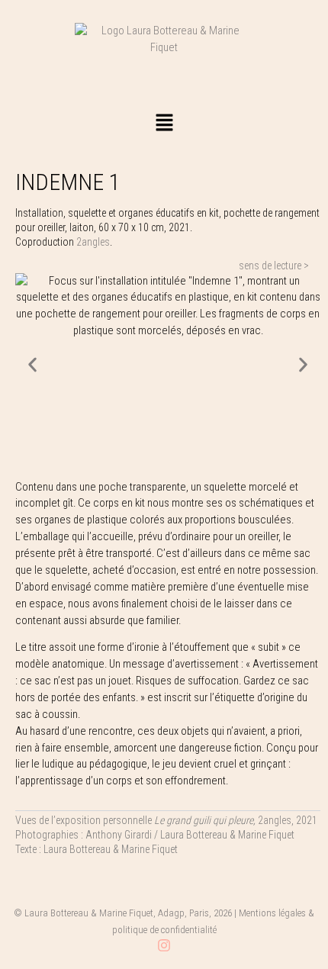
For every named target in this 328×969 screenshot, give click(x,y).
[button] (164, 123)
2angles (93, 242)
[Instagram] (164, 945)
